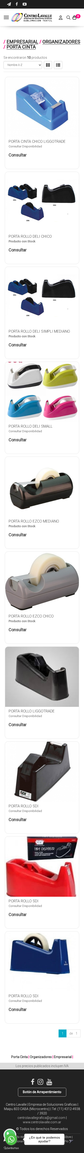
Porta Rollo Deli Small (30, 426)
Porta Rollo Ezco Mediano (34, 521)
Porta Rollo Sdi (23, 806)
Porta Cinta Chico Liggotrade (37, 141)
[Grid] (48, 65)
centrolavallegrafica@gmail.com (41, 1118)
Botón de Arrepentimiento (42, 1092)
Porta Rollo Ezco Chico (31, 616)
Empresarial (22, 42)
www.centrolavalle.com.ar (42, 1122)
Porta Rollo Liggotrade (32, 711)
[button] (9, 4)
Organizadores (61, 42)
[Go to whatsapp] (11, 1139)
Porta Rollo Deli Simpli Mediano (39, 331)
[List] (58, 65)
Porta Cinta (21, 47)
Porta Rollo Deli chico (30, 236)
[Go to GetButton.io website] (11, 1148)
